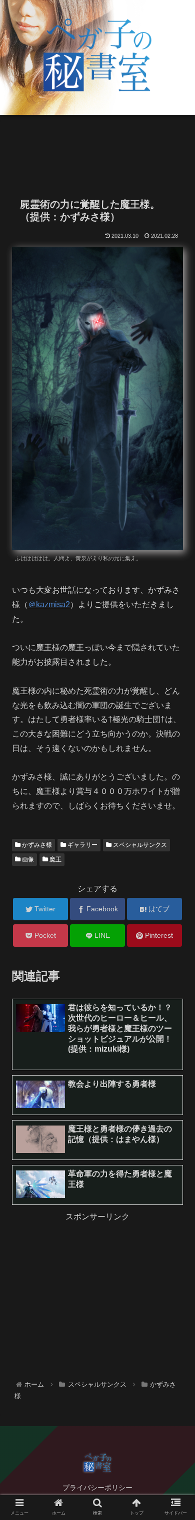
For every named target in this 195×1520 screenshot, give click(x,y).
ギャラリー (82, 844)
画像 (27, 859)
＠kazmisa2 (49, 604)
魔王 (55, 859)
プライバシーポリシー (97, 1488)
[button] (175, 1073)
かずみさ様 (36, 844)
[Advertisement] (97, 153)
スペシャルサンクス (139, 844)
